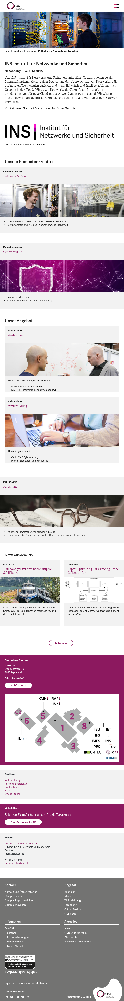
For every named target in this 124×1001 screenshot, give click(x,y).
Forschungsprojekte (16, 784)
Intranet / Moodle (15, 946)
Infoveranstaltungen (17, 937)
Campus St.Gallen (15, 905)
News (67, 928)
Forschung (18, 51)
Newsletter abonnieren (77, 941)
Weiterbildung (12, 780)
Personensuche (14, 941)
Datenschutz (24, 983)
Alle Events (70, 937)
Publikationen (12, 787)
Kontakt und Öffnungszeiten (21, 892)
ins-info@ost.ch (18, 685)
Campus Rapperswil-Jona (19, 900)
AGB (34, 983)
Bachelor (69, 892)
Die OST (9, 928)
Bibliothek (11, 933)
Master (68, 896)
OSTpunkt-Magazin (75, 933)
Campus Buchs (13, 896)
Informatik (31, 51)
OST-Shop (70, 914)
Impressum (10, 983)
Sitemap (43, 983)
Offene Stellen (13, 794)
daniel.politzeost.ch (17, 863)
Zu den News (61, 643)
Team (8, 790)
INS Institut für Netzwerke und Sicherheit (58, 51)
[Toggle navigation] (116, 6)
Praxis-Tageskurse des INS (23, 822)
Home (7, 51)
